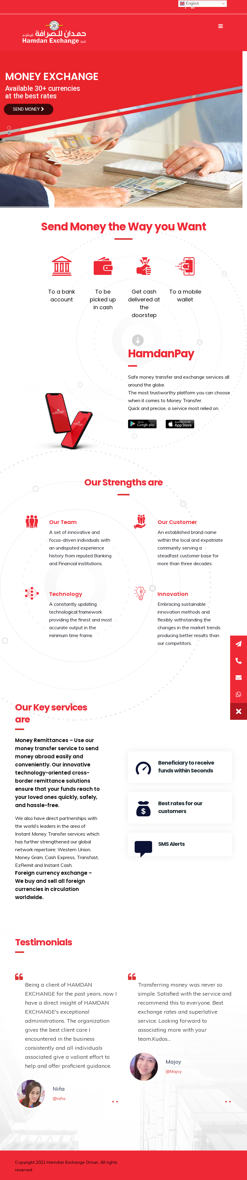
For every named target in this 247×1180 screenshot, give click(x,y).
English (192, 3)
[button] (238, 711)
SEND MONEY (27, 109)
